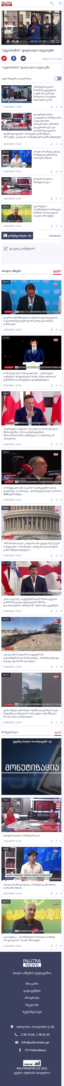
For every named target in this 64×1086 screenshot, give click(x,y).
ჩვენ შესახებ (32, 1012)
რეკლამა (32, 1005)
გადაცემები (32, 991)
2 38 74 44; (28, 1034)
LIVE (57, 1081)
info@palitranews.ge (35, 1042)
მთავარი (32, 984)
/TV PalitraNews (35, 1050)
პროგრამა (32, 998)
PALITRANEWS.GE (28, 1068)
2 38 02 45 (43, 1034)
